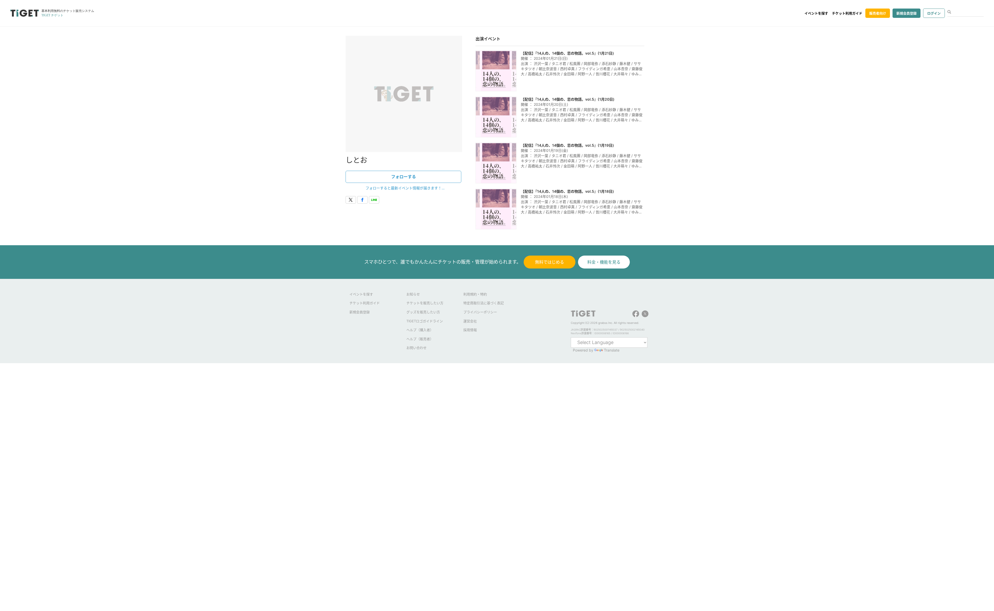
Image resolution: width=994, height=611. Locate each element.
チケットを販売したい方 (424, 303)
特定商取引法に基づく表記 (483, 303)
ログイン (934, 13)
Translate (611, 350)
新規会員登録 (906, 13)
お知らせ (413, 294)
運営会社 (470, 321)
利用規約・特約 (475, 294)
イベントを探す (816, 13)
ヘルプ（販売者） (419, 339)
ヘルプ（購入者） (419, 330)
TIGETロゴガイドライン (424, 321)
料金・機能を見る (603, 262)
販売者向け (877, 13)
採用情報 (470, 330)
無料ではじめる (549, 262)
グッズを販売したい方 (423, 312)
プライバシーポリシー (480, 312)
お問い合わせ (416, 348)
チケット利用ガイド (847, 13)
